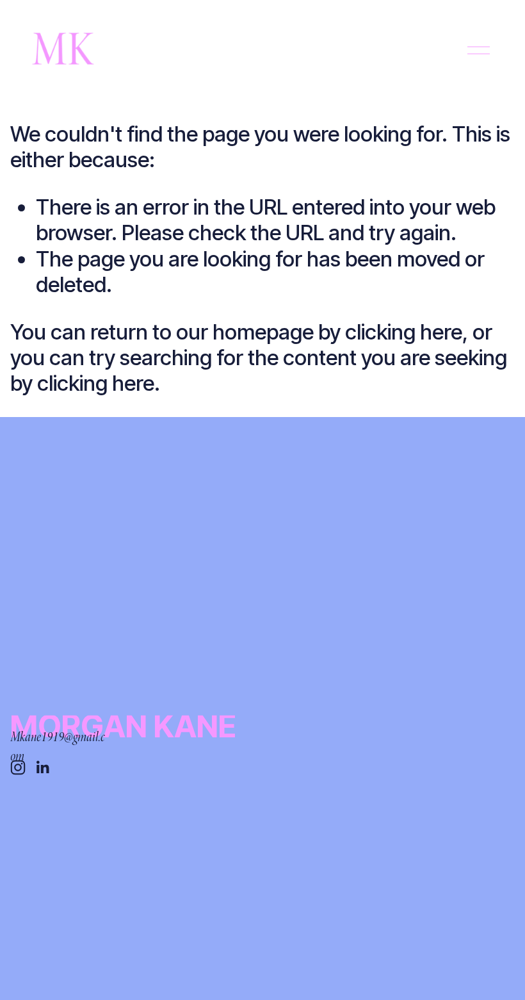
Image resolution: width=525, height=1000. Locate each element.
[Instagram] (18, 767)
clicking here (403, 332)
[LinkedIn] (42, 767)
